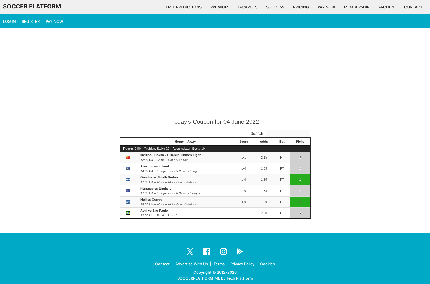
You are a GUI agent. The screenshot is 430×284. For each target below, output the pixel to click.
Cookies (267, 263)
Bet (282, 141)
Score (243, 141)
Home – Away (185, 141)
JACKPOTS (247, 7)
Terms (219, 263)
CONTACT (413, 7)
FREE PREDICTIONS (184, 7)
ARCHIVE (386, 7)
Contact (162, 263)
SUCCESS (275, 7)
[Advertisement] (215, 73)
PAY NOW (326, 7)
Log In (9, 21)
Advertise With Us (191, 263)
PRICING (301, 7)
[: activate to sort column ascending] (128, 142)
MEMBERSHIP (356, 7)
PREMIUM (219, 7)
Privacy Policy (242, 263)
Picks (300, 141)
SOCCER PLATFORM (32, 6)
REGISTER (31, 21)
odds (264, 141)
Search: (257, 133)
